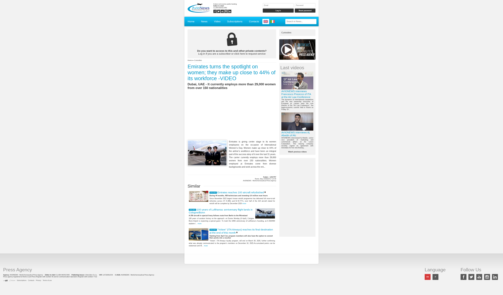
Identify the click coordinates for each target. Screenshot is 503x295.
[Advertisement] (232, 119)
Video (217, 21)
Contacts (254, 21)
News (204, 21)
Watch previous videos (297, 152)
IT (435, 277)
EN (428, 277)
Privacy (38, 280)
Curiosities (198, 60)
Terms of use (47, 280)
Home (191, 21)
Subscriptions (234, 21)
